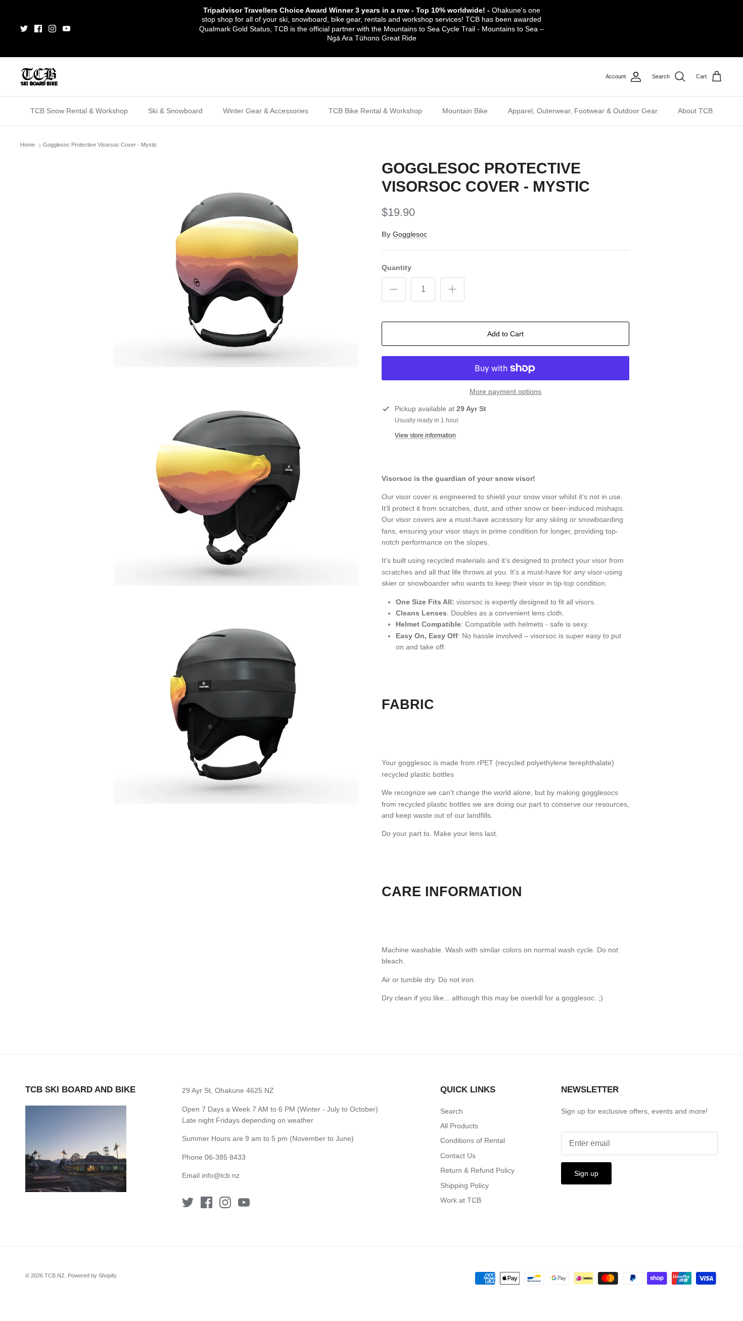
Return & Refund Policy (477, 1170)
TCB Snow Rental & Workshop (79, 111)
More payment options (505, 391)
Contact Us (458, 1156)
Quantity (396, 267)
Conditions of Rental (472, 1140)
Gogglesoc (410, 234)
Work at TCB (460, 1200)
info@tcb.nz (221, 1175)
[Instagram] (52, 28)
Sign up (586, 1173)
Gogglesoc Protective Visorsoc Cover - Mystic (100, 145)
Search (451, 1111)
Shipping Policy (464, 1185)
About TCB (695, 111)
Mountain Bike (465, 111)
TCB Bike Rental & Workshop (375, 111)
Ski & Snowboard (175, 111)
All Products (459, 1126)
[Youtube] (66, 28)
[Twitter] (24, 28)
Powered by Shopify (92, 1275)
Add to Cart (505, 334)
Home (27, 145)
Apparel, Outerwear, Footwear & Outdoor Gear (583, 111)
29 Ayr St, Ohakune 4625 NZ (228, 1090)
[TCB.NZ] (39, 76)
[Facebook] (38, 28)
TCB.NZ (54, 1275)
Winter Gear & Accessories (265, 111)
